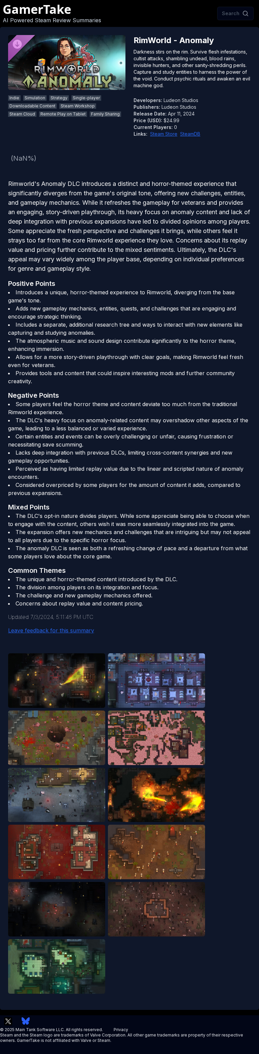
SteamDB (190, 134)
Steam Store (163, 134)
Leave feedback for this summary (51, 630)
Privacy (121, 1029)
